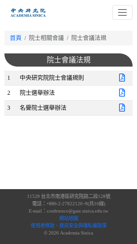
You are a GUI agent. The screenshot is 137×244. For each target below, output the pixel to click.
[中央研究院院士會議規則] (122, 78)
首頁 (16, 38)
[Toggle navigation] (122, 12)
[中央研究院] (28, 12)
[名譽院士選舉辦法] (122, 108)
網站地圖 (68, 218)
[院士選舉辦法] (122, 93)
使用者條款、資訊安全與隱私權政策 (69, 225)
